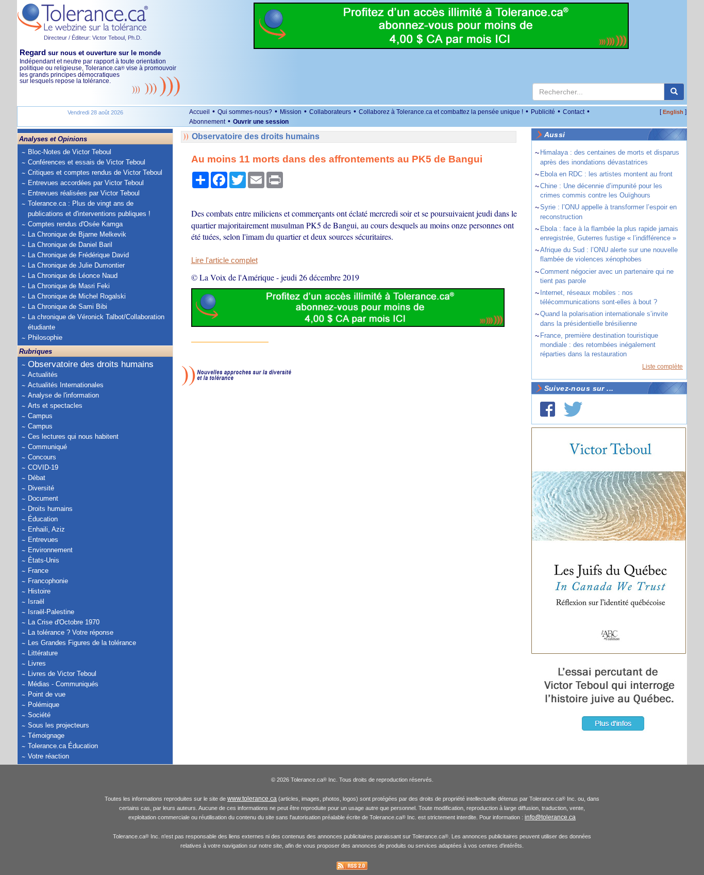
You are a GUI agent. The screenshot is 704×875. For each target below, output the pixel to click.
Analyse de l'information (63, 395)
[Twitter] (573, 409)
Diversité (41, 488)
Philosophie (45, 337)
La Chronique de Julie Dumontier (76, 265)
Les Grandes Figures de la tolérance (82, 643)
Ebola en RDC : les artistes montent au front (606, 174)
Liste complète (662, 366)
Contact (573, 111)
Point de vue (46, 694)
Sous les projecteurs (58, 725)
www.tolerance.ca (252, 798)
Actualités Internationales (66, 385)
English (673, 112)
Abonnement (207, 121)
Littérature (43, 653)
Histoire (39, 591)
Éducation (43, 519)
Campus (40, 416)
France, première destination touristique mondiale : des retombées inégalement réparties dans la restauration (599, 345)
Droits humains (50, 509)
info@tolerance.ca (550, 817)
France (38, 570)
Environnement (50, 550)
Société (39, 715)
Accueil (199, 111)
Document (43, 498)
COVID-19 (43, 467)
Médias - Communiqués (63, 684)
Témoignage (46, 735)
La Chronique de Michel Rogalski (77, 296)
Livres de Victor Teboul (62, 674)
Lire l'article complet (224, 260)
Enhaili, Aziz (46, 529)
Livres (37, 663)
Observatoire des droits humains (91, 364)
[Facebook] (547, 409)
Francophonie (48, 581)
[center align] (674, 92)
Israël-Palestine (51, 612)
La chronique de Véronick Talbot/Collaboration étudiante (96, 322)
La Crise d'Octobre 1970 (63, 622)
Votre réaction (48, 756)
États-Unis (43, 560)
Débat (36, 478)
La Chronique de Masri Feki (69, 286)
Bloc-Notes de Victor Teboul (69, 152)
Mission (290, 111)
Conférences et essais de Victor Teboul (86, 162)
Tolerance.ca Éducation (63, 746)
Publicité (543, 111)
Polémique (43, 704)
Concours (42, 457)
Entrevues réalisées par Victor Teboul (84, 193)
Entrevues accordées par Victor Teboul (86, 183)
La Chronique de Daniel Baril (70, 245)
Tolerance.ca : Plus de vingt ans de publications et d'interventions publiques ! (89, 209)
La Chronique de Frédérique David (78, 255)
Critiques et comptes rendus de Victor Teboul (95, 172)
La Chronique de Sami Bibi (67, 306)
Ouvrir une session (261, 121)
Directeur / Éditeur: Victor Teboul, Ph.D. (93, 38)
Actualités (43, 374)
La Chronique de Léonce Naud (73, 275)
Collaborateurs (330, 111)
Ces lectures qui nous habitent (73, 436)
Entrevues (43, 539)
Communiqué (47, 447)
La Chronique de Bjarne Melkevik (77, 234)
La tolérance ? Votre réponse (70, 632)
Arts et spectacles (55, 405)
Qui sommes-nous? (244, 111)
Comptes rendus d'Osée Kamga (75, 224)
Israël (36, 601)
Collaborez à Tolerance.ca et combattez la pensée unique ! (441, 111)
